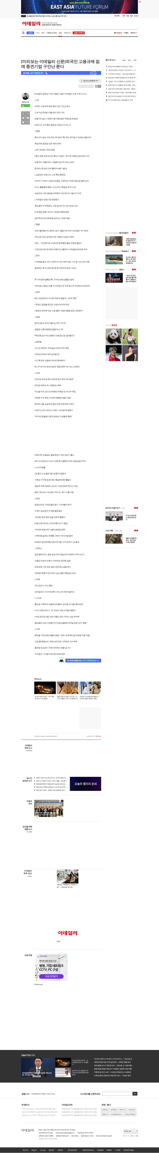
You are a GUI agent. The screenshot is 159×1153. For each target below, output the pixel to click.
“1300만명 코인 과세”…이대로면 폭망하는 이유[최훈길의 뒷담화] (116, 1072)
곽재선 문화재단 (130, 1114)
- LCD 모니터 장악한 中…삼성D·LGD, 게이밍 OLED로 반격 (39, 1112)
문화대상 (105, 1110)
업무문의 (51, 1150)
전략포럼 (113, 1110)
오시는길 (42, 1150)
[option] (62, 16)
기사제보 (117, 1150)
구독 (123, 16)
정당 (60, 33)
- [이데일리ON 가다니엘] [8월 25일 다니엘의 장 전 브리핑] (78, 1109)
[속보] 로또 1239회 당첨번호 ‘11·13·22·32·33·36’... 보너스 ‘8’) (53, 787)
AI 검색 (30, 33)
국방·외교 (67, 33)
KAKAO (23, 122)
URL (28, 122)
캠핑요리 (105, 1114)
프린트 (28, 118)
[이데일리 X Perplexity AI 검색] (61, 73)
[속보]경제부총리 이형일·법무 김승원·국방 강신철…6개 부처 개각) (55, 784)
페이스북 (23, 113)
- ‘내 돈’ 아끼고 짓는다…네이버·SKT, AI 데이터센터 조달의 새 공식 (39, 1109)
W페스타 (122, 1110)
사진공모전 (131, 1110)
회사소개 (25, 1150)
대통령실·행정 (52, 33)
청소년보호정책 (72, 1150)
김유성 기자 (25, 102)
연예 (134, 60)
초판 (131, 16)
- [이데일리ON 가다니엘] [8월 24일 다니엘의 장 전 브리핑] (78, 1112)
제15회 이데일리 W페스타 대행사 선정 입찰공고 (46, 1094)
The (133, 33)
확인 (135, 1093)
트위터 (28, 113)
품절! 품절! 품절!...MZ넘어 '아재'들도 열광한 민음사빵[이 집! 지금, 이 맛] (118, 1069)
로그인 (136, 16)
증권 (129, 60)
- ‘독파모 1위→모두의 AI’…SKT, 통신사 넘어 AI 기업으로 (38, 1115)
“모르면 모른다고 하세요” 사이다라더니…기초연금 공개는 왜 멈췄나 (117, 1059)
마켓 (126, 33)
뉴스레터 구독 (90, 736)
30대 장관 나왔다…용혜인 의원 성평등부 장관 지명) (51, 790)
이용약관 (60, 1150)
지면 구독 (98, 736)
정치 (43, 33)
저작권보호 (100, 1150)
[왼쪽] (60, 801)
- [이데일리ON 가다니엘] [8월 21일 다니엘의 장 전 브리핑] (78, 1115)
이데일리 (41, 23)
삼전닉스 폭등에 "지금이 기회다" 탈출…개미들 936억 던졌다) (54, 781)
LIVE (23, 16)
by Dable (29, 832)
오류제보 (109, 1150)
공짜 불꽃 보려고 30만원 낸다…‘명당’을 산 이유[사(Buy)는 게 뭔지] (116, 1065)
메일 (23, 118)
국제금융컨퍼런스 (116, 1114)
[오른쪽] (62, 801)
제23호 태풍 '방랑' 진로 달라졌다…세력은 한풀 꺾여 (111, 1062)
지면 (127, 16)
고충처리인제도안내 (88, 1150)
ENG (118, 16)
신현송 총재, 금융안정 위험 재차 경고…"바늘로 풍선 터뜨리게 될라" (117, 1075)
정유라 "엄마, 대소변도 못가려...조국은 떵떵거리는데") (52, 778)
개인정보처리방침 (128, 1150)
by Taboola (29, 750)
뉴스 (123, 60)
